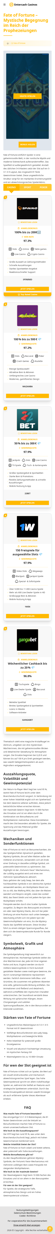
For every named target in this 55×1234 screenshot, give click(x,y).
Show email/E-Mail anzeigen (26, 1225)
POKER (43, 187)
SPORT (27, 187)
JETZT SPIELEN (27, 288)
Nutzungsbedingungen (27, 1210)
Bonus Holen (27, 144)
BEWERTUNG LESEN (29, 222)
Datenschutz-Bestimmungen (27, 1213)
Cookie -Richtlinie (27, 1215)
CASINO (11, 187)
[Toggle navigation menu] (4, 4)
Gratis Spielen (27, 96)
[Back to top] (50, 1229)
